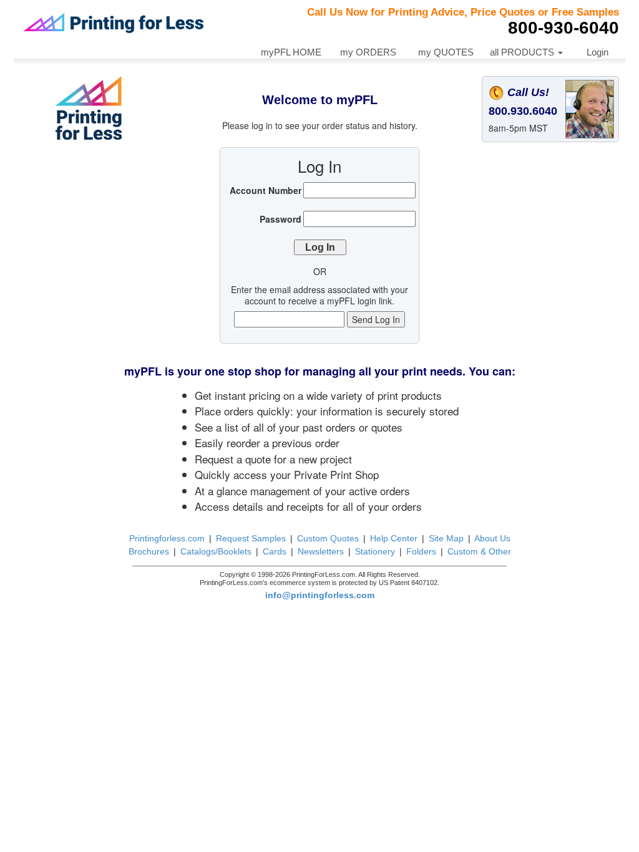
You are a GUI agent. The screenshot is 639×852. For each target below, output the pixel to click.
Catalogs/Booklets (215, 551)
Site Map (446, 538)
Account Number (265, 190)
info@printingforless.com (319, 595)
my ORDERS (368, 52)
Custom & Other (479, 551)
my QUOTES (446, 52)
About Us (492, 538)
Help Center (393, 538)
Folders (421, 551)
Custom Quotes (328, 538)
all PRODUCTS (523, 52)
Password (280, 219)
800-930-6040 (563, 27)
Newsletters (321, 551)
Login (597, 52)
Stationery (375, 551)
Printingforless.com (167, 538)
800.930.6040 (523, 111)
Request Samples (251, 538)
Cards (274, 551)
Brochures (149, 551)
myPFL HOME (291, 52)
